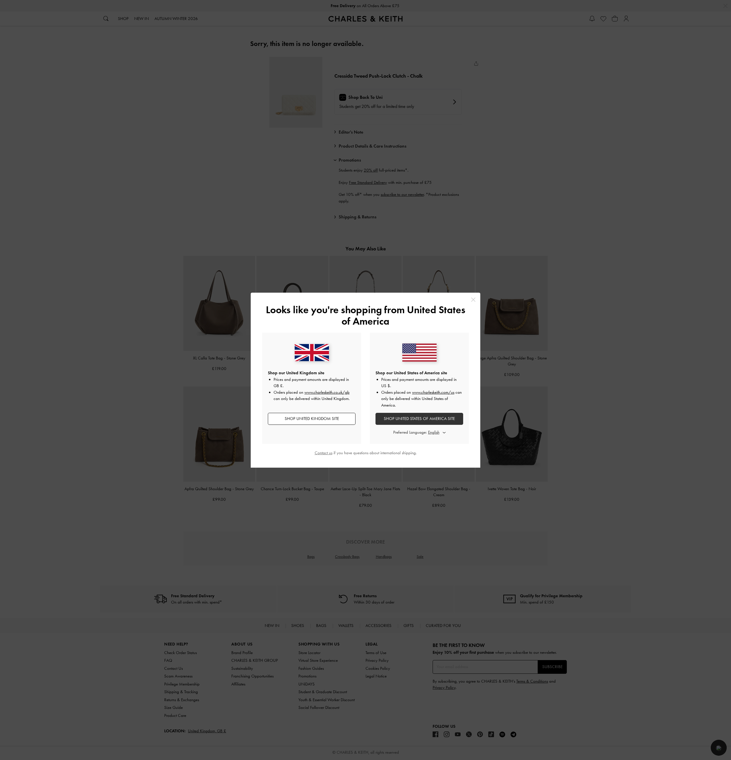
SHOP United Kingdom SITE (312, 418)
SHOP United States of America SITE (419, 418)
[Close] (473, 299)
